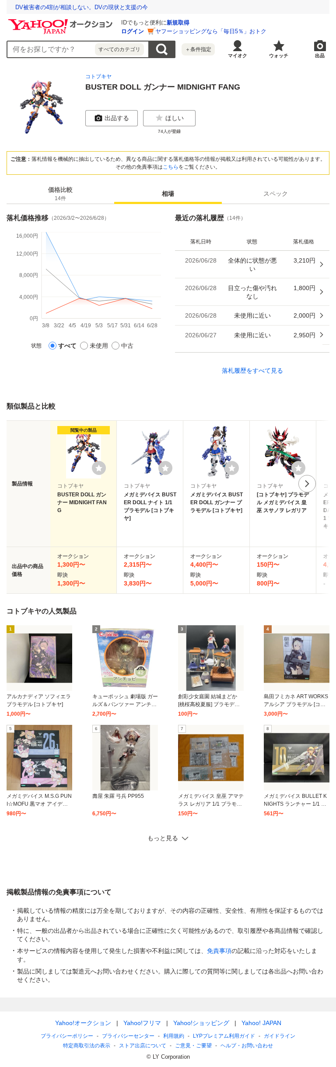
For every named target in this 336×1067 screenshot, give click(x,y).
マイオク (237, 55)
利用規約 (173, 1036)
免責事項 (219, 950)
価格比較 (60, 193)
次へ (307, 483)
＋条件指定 (198, 49)
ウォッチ (278, 55)
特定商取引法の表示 (86, 1046)
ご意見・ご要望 (193, 1046)
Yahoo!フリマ (142, 1022)
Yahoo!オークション (83, 1022)
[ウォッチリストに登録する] (99, 468)
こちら (170, 167)
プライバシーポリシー (67, 1036)
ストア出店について (142, 1046)
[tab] (60, 194)
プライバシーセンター (128, 1036)
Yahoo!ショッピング (201, 1022)
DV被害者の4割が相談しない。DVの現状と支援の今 (81, 7)
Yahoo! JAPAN (261, 1022)
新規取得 (178, 22)
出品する (117, 117)
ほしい (174, 117)
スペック (275, 193)
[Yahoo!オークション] (62, 21)
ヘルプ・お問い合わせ (246, 1046)
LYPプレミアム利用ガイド (224, 1036)
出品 (320, 55)
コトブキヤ (98, 76)
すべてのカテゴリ (119, 49)
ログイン (132, 31)
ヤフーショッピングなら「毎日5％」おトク (210, 31)
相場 (168, 193)
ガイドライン (279, 1036)
